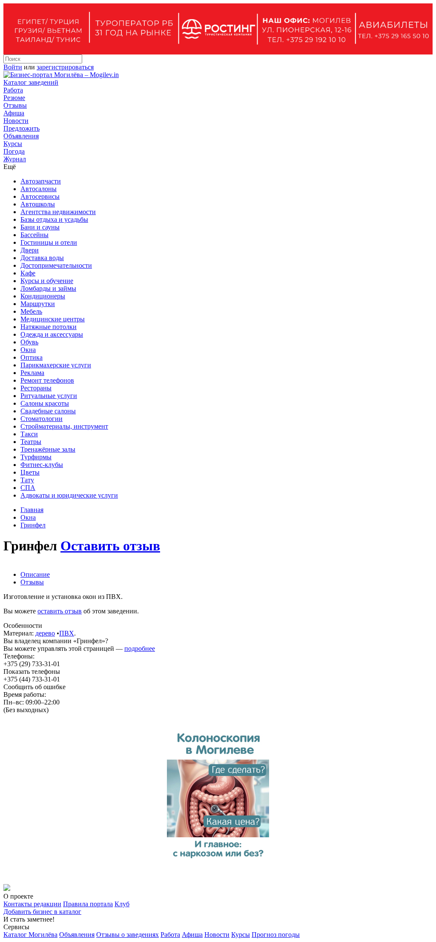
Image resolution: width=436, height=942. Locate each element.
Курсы (12, 143)
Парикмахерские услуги (55, 365)
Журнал (14, 159)
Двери (29, 250)
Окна (28, 349)
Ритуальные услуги (48, 395)
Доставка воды (42, 257)
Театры (30, 441)
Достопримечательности (56, 265)
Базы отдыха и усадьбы (54, 219)
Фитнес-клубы (41, 464)
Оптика (31, 357)
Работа (13, 90)
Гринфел (33, 525)
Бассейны (34, 234)
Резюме (14, 97)
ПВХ (66, 633)
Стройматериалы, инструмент (64, 426)
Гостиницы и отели (48, 242)
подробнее (139, 648)
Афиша (13, 113)
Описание (35, 574)
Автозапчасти (40, 181)
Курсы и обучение (46, 280)
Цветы (30, 472)
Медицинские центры (52, 319)
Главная (31, 509)
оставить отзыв (59, 611)
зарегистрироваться (65, 67)
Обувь (29, 342)
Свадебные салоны (48, 411)
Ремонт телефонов (47, 380)
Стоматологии (41, 418)
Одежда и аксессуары (51, 334)
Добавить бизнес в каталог (42, 911)
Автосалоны (38, 188)
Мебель (31, 311)
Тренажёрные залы (47, 449)
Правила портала (88, 904)
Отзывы (15, 105)
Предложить (21, 128)
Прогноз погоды (276, 934)
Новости (16, 120)
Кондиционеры (42, 296)
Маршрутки (37, 303)
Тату (27, 480)
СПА (27, 487)
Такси (29, 434)
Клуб (122, 904)
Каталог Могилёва (30, 934)
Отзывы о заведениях (127, 934)
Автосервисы (40, 196)
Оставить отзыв (110, 545)
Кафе (27, 273)
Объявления (21, 136)
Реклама (32, 372)
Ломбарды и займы (48, 288)
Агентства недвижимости (58, 211)
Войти (12, 67)
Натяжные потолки (48, 326)
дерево (45, 633)
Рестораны (36, 388)
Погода (14, 151)
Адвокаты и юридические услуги (69, 495)
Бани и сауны (40, 227)
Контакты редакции (32, 904)
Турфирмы (36, 457)
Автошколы (37, 204)
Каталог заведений (30, 82)
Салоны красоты (44, 403)
